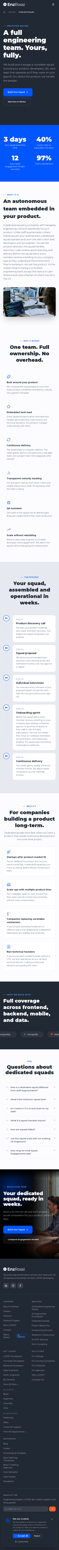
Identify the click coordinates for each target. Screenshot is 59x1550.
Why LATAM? (9, 1325)
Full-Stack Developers (13, 1361)
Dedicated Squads (40, 1321)
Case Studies (9, 1476)
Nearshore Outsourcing (43, 1335)
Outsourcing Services (42, 1330)
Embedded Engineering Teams (43, 1308)
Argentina (8, 1398)
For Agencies (38, 1370)
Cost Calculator (10, 1472)
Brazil (5, 1394)
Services (12, 12)
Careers (7, 1311)
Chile (5, 1408)
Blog (5, 1444)
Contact (7, 1330)
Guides (6, 1448)
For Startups (37, 1356)
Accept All (23, 1536)
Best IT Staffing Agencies (10, 1466)
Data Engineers (10, 1370)
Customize (23, 1541)
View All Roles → (11, 1384)
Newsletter (8, 1481)
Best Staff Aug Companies (10, 1459)
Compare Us (38, 1379)
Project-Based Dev (41, 1325)
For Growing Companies (43, 1361)
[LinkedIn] (6, 1285)
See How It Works (17, 101)
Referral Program (11, 1320)
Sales (5, 1422)
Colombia (7, 1403)
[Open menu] (53, 4)
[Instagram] (13, 1285)
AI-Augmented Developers (39, 1315)
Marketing (8, 1417)
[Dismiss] (52, 1519)
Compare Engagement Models (23, 1239)
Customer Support (12, 1427)
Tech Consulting (39, 1344)
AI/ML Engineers (11, 1375)
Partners (7, 1316)
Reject (37, 1536)
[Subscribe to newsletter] (52, 1508)
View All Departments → (15, 1431)
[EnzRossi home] (14, 4)
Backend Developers (13, 1365)
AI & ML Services (40, 1339)
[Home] (4, 12)
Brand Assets (14, 1336)
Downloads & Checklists (14, 1453)
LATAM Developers (12, 1356)
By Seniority (9, 1379)
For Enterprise (38, 1365)
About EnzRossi (11, 1306)
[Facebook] (20, 1285)
